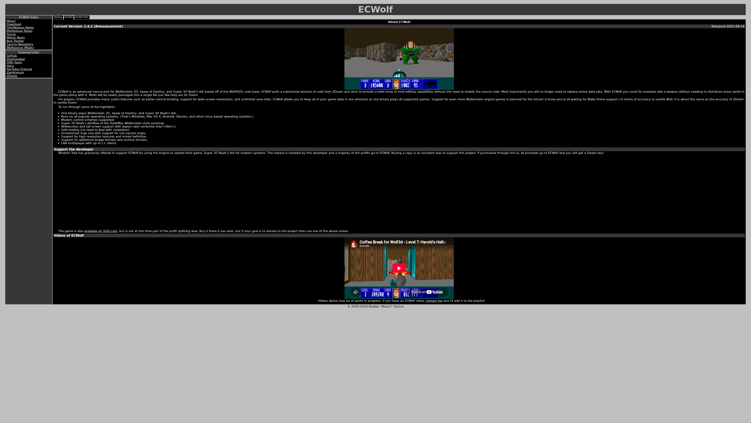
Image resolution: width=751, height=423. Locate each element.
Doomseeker (16, 59)
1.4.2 (88, 26)
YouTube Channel (19, 69)
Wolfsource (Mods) (20, 47)
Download (14, 24)
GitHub (12, 55)
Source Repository (20, 44)
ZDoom (12, 75)
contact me (434, 300)
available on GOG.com (100, 231)
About (11, 21)
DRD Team (14, 62)
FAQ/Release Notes (20, 27)
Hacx (10, 65)
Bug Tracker (15, 40)
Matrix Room (16, 37)
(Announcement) (108, 26)
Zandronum (15, 72)
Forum (11, 34)
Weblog (58, 17)
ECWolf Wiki (81, 17)
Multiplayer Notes (19, 31)
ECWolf (375, 9)
